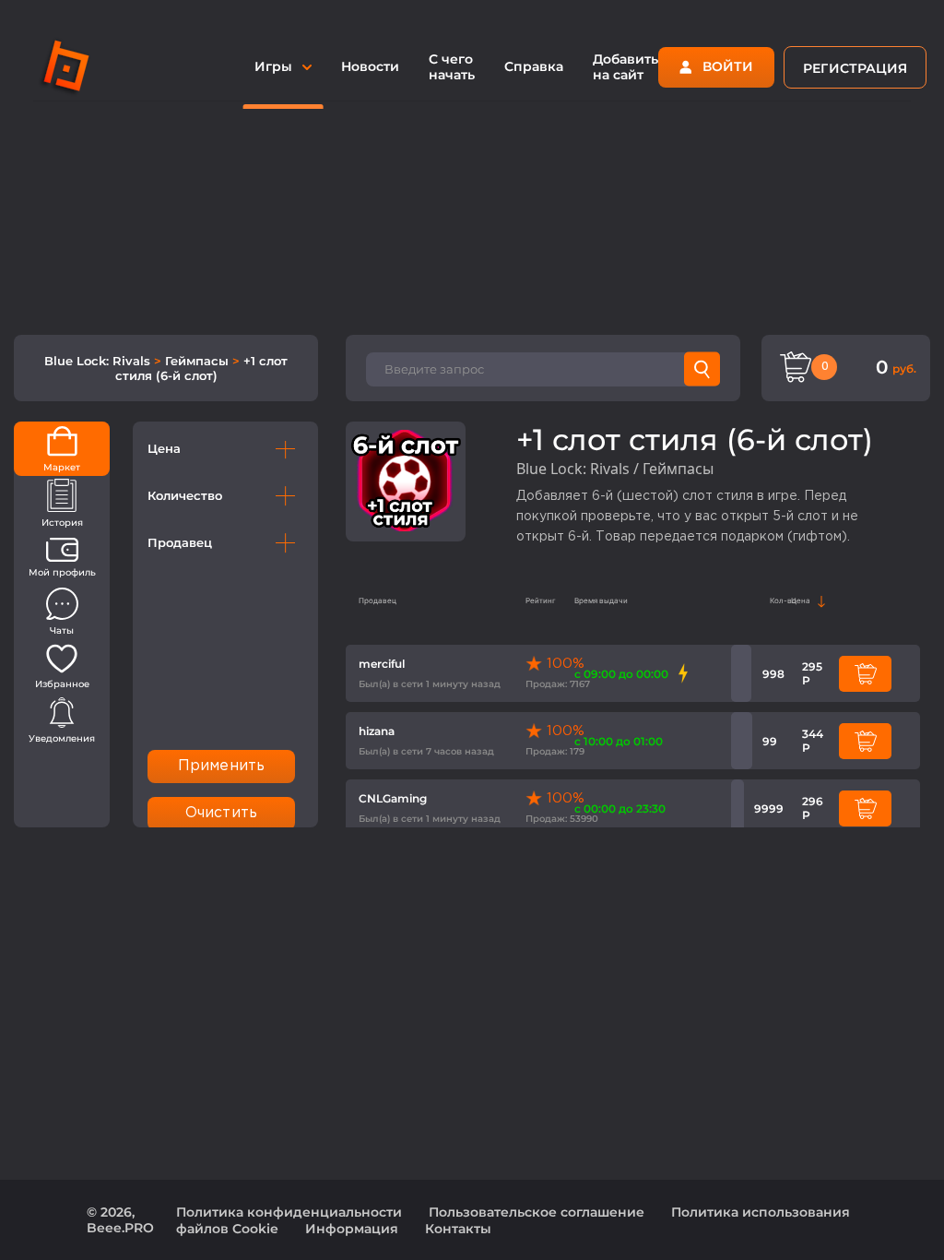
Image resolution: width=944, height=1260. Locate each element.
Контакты (458, 1228)
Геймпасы (198, 360)
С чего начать (452, 67)
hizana (377, 731)
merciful (382, 664)
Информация (351, 1228)
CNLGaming (393, 798)
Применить (221, 766)
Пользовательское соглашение (536, 1212)
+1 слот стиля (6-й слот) (202, 368)
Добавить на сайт (625, 67)
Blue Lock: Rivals (99, 360)
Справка (533, 66)
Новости (370, 66)
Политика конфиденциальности (289, 1212)
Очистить (221, 813)
